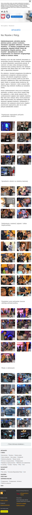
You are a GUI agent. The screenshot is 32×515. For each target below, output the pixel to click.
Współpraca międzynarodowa (8, 462)
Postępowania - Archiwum (15, 481)
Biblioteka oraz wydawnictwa (23, 462)
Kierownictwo (4, 455)
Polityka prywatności (20, 505)
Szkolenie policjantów (6, 459)
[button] (29, 11)
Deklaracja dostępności (5, 505)
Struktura (11, 455)
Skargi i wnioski (16, 459)
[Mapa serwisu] (4, 12)
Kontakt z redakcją (4, 500)
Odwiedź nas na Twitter (4, 493)
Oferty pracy (4, 476)
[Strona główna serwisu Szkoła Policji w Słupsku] (2, 12)
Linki (25, 472)
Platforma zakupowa (6, 483)
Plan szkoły (4, 472)
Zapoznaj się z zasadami (21, 503)
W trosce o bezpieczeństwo (7, 460)
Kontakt (3, 469)
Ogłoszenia (3, 474)
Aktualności (11, 25)
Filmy (20, 464)
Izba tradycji (13, 457)
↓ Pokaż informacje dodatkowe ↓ (16, 444)
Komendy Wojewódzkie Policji (15, 472)
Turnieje (10, 464)
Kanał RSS (1, 493)
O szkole (3, 452)
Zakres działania (5, 457)
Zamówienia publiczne (6, 478)
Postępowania (4, 481)
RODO (2, 485)
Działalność (20, 457)
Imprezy (15, 464)
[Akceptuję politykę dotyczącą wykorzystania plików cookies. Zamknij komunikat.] (30, 1)
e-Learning (3, 464)
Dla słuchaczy (4, 467)
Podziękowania (19, 460)
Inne (24, 464)
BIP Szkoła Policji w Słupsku (24, 493)
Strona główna (4, 25)
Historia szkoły (18, 455)
